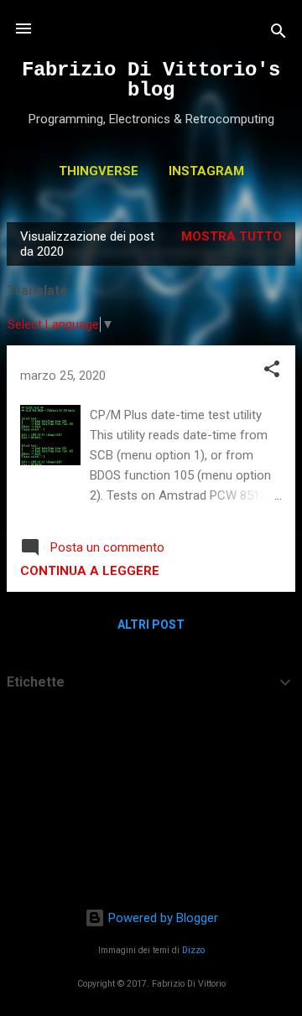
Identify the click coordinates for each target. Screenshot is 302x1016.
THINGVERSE (98, 171)
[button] (272, 372)
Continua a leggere (89, 570)
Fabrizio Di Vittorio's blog (151, 80)
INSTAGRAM (206, 171)
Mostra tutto (231, 236)
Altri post (151, 624)
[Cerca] (278, 34)
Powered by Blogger (161, 917)
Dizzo (193, 950)
